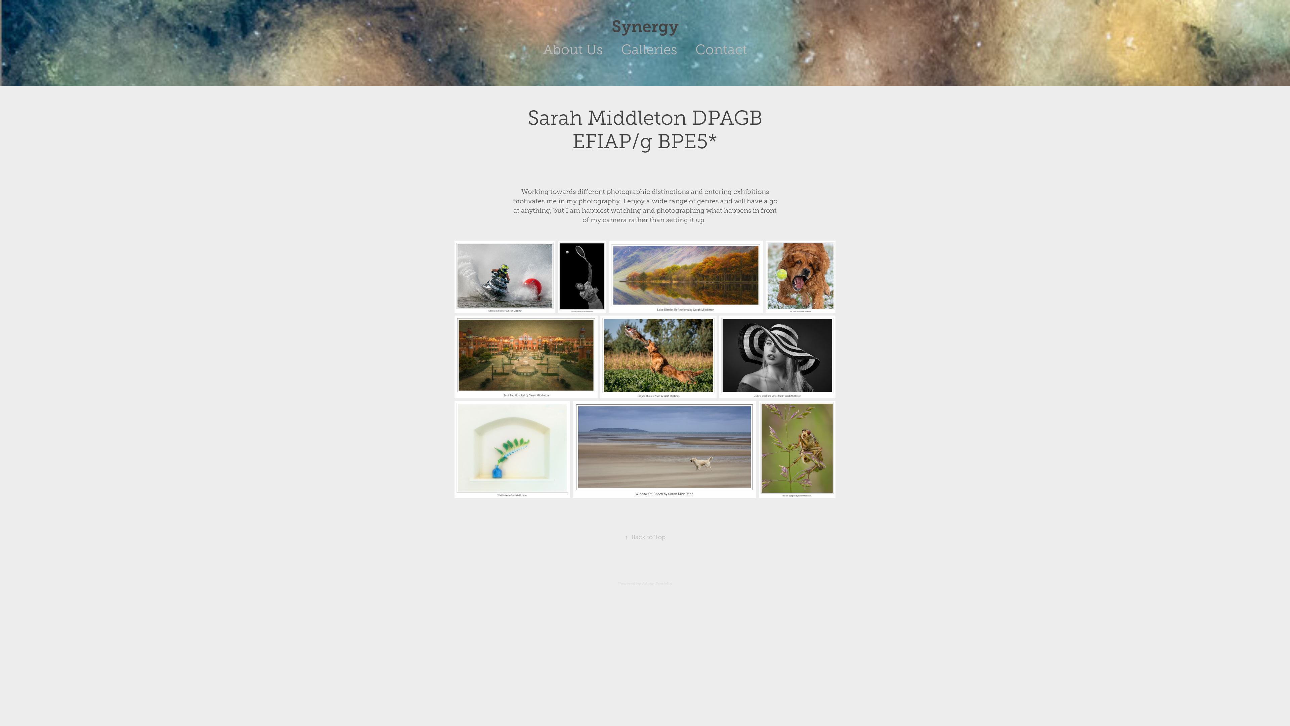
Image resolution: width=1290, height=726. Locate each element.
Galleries (649, 49)
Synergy (645, 26)
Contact (721, 49)
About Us (573, 49)
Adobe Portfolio (657, 583)
